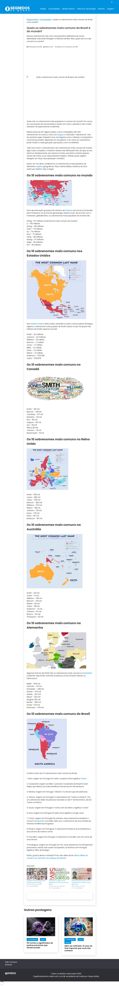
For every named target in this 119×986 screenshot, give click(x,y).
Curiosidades (54, 9)
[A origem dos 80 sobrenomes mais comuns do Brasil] (37, 874)
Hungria (60, 134)
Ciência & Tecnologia (86, 9)
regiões (39, 166)
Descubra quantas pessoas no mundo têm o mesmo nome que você (81, 882)
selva (83, 778)
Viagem (110, 9)
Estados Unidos (37, 324)
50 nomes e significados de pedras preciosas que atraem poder (40, 945)
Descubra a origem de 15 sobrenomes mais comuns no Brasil (59, 882)
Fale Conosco (11, 962)
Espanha (40, 821)
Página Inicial (32, 19)
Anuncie (8, 964)
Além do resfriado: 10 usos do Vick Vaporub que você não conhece (78, 948)
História (101, 9)
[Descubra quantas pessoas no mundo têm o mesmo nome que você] (82, 874)
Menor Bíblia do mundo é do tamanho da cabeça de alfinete (57, 856)
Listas (43, 939)
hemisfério (87, 673)
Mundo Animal (68, 9)
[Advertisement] (60, 62)
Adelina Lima (49, 47)
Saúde (43, 9)
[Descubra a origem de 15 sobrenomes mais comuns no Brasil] (59, 874)
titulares (69, 210)
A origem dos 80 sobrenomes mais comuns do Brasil (36, 881)
